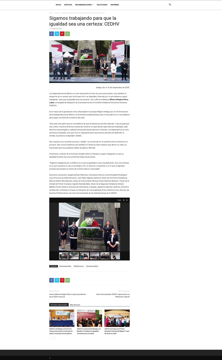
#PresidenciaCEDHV (92, 266)
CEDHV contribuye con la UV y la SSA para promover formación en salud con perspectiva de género (60, 331)
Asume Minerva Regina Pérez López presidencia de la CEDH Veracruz (67, 295)
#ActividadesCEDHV (65, 266)
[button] (170, 5)
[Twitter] (57, 33)
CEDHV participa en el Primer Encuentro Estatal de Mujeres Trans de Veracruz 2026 (117, 331)
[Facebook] (51, 33)
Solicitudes (102, 5)
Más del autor (75, 305)
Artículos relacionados (59, 305)
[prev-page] (50, 338)
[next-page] (54, 338)
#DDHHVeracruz (79, 266)
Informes (115, 5)
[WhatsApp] (67, 33)
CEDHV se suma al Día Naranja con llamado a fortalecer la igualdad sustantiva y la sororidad (89, 331)
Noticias (68, 5)
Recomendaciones (83, 5)
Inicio (58, 5)
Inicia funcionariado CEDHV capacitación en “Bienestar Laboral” (113, 295)
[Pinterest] (62, 33)
